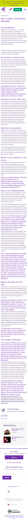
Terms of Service (19, 516)
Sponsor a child (14, 5)
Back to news (4, 418)
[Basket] (10, 10)
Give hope (17, 9)
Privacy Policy (11, 516)
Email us (14, 457)
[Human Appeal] (5, 9)
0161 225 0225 (17, 462)
